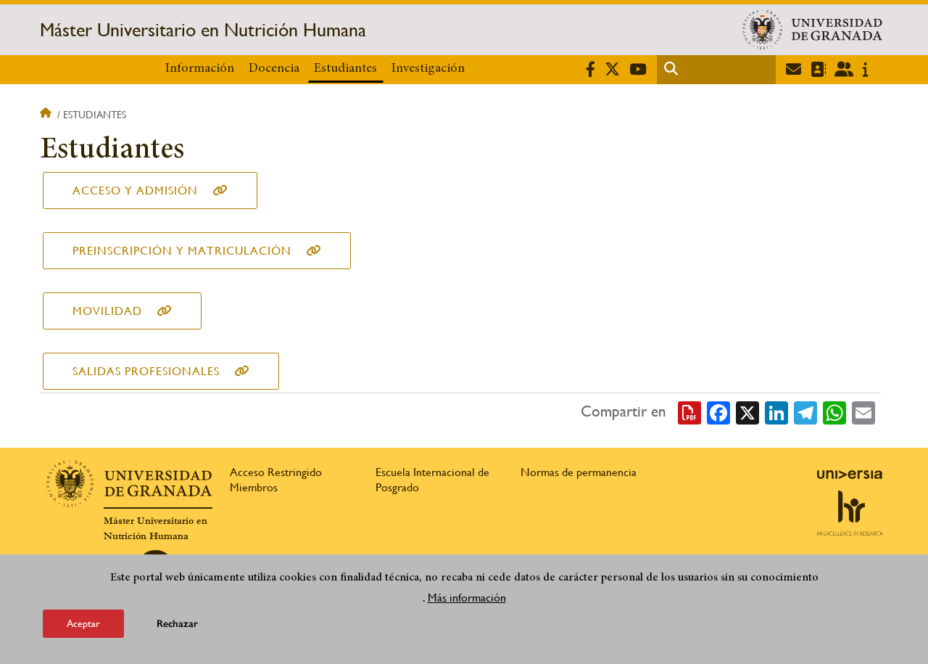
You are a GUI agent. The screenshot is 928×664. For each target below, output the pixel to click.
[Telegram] (805, 412)
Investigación (428, 68)
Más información (467, 597)
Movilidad (107, 311)
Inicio (47, 114)
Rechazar (177, 624)
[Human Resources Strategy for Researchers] (849, 513)
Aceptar (83, 623)
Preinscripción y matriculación (181, 251)
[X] (747, 412)
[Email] (863, 412)
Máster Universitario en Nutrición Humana (203, 29)
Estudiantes (345, 68)
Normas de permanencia (579, 472)
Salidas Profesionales (146, 371)
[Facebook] (718, 412)
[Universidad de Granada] (812, 29)
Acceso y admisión (135, 190)
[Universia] (849, 474)
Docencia (274, 68)
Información (199, 68)
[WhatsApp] (834, 412)
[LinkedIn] (776, 412)
